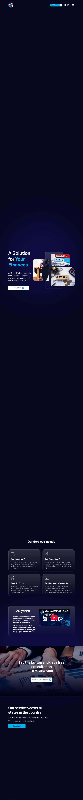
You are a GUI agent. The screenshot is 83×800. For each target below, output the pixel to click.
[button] (73, 5)
